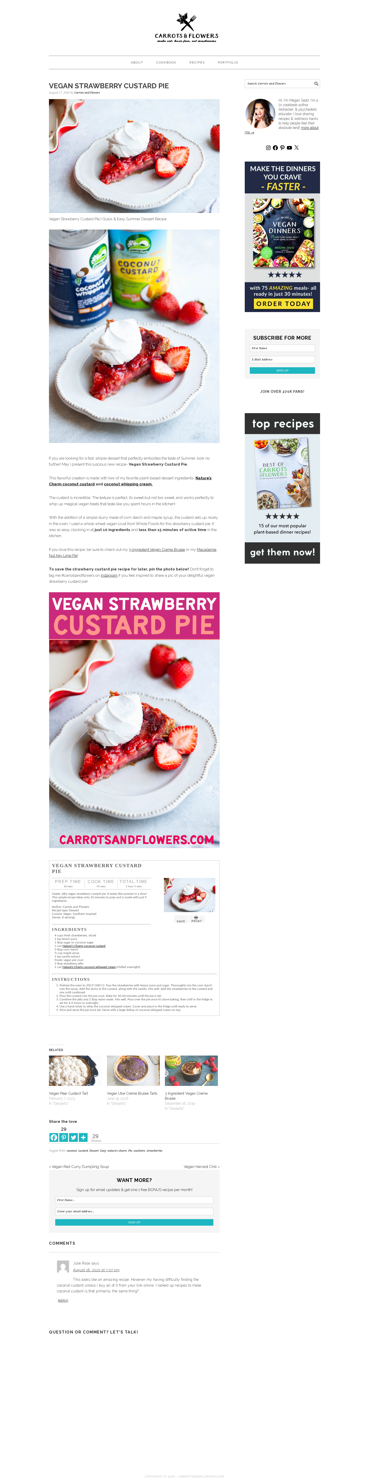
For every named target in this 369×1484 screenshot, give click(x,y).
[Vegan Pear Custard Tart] (75, 1071)
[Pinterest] (282, 148)
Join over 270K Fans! (282, 392)
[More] (83, 1133)
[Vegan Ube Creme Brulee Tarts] (133, 1071)
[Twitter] (73, 1133)
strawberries (154, 1150)
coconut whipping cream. (128, 484)
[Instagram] (268, 148)
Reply (63, 1300)
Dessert (94, 1150)
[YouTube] (289, 148)
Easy (103, 1150)
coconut (72, 1150)
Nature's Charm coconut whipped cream (89, 967)
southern (139, 1150)
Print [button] (197, 921)
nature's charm (117, 1150)
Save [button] (181, 921)
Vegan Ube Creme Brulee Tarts (132, 1093)
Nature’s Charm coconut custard (84, 945)
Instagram (109, 575)
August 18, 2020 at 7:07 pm (96, 1270)
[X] (296, 148)
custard (83, 1150)
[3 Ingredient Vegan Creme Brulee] (191, 1071)
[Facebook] (53, 1133)
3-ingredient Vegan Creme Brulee (157, 549)
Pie (130, 1150)
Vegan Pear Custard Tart (68, 1093)
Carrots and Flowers (184, 25)
